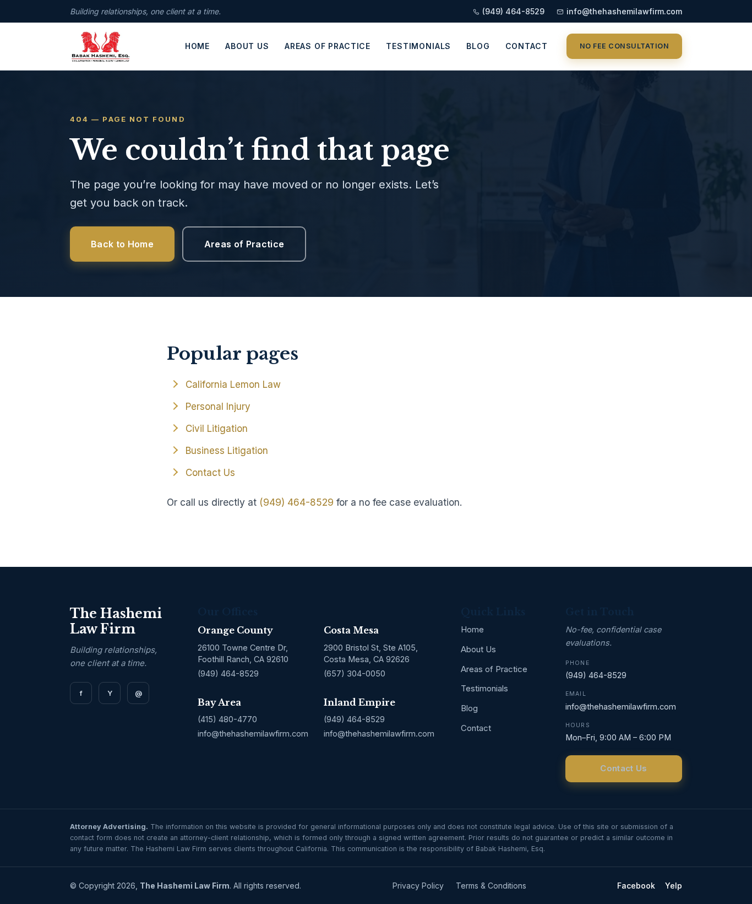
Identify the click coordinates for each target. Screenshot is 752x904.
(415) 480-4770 (227, 719)
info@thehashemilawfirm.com (624, 11)
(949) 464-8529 (513, 11)
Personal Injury (218, 406)
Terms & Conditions (491, 885)
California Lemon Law (233, 384)
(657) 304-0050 (354, 673)
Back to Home (122, 244)
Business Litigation (227, 450)
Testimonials (418, 46)
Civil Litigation (217, 428)
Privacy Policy (418, 885)
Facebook (636, 885)
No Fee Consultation (624, 46)
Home (197, 46)
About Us (247, 46)
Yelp (673, 885)
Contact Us (210, 472)
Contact (526, 46)
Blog (477, 46)
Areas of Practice (327, 46)
